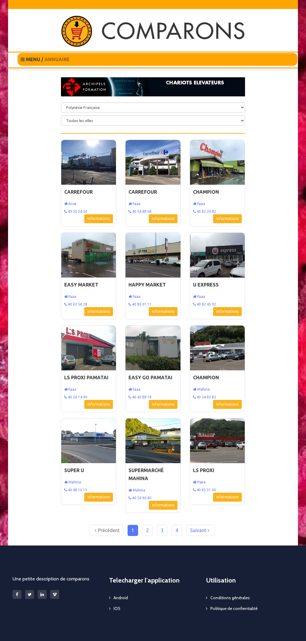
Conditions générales (230, 597)
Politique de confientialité (234, 608)
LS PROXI (203, 470)
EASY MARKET (81, 284)
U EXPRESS (206, 284)
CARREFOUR (78, 192)
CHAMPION (206, 192)
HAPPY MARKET (147, 284)
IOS (117, 608)
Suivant (198, 530)
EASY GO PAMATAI (150, 377)
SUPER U (74, 470)
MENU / (47, 59)
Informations (99, 219)
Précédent (109, 530)
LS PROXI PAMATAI (86, 377)
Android (121, 597)
